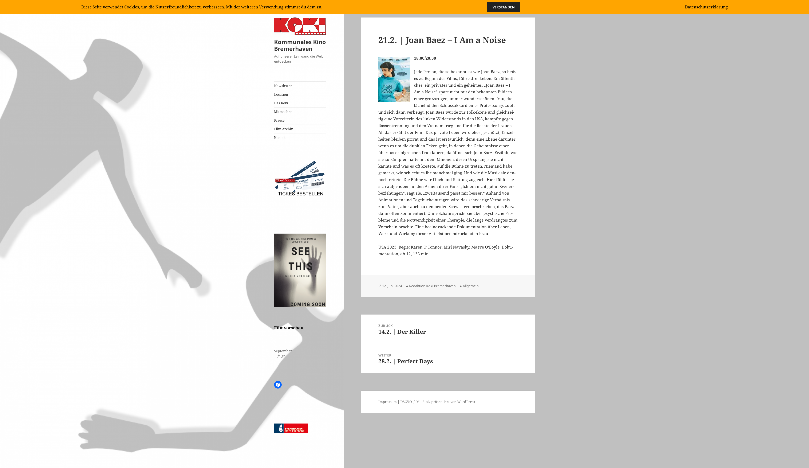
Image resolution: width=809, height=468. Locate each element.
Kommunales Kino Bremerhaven (300, 45)
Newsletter (283, 85)
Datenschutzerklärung (706, 7)
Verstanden (504, 7)
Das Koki (281, 103)
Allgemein (471, 286)
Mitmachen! (283, 111)
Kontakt (280, 137)
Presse (279, 120)
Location (281, 94)
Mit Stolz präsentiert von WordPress (445, 401)
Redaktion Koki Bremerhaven (432, 286)
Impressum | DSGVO (395, 401)
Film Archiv (283, 129)
